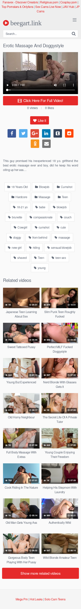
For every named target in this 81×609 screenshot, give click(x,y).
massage (64, 237)
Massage (44, 197)
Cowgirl (22, 227)
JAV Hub (68, 6)
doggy (17, 237)
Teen (64, 197)
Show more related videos (40, 573)
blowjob (61, 207)
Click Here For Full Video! (42, 100)
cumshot (43, 227)
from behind (39, 237)
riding (36, 247)
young (41, 268)
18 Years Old (19, 187)
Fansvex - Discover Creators (20, 2)
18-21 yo (22, 207)
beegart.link (25, 22)
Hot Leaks (36, 599)
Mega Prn (22, 599)
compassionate (43, 217)
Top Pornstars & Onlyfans (17, 6)
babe (41, 207)
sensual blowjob (61, 247)
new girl (16, 247)
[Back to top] (74, 600)
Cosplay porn (68, 2)
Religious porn (49, 2)
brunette (16, 217)
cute (63, 227)
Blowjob (43, 187)
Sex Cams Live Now (48, 6)
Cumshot (66, 187)
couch (67, 217)
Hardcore (21, 197)
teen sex (60, 257)
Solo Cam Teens (54, 599)
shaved (22, 257)
